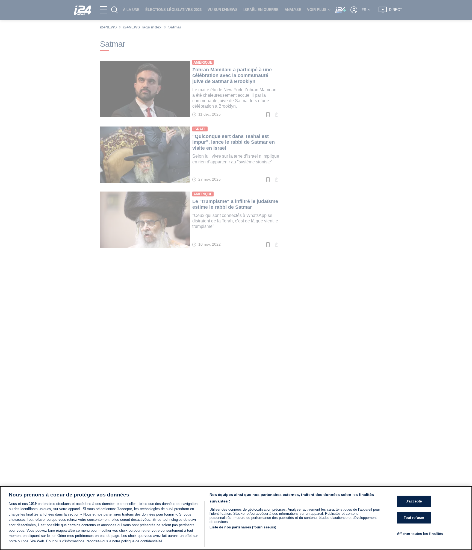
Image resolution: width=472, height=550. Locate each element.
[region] (236, 518)
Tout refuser (414, 518)
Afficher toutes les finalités (420, 533)
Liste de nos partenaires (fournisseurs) (243, 527)
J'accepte (414, 501)
